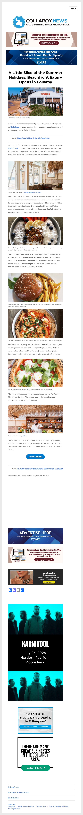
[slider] (33, 699)
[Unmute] (51, 699)
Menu (73, 9)
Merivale (24, 436)
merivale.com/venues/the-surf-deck (32, 192)
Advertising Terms (41, 807)
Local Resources (13, 797)
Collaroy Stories (13, 787)
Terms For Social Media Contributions (58, 807)
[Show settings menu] (56, 699)
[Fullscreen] (60, 699)
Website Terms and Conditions (26, 807)
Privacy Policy (11, 807)
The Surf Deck (13, 148)
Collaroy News (11, 804)
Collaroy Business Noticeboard (18, 792)
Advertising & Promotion (14, 809)
